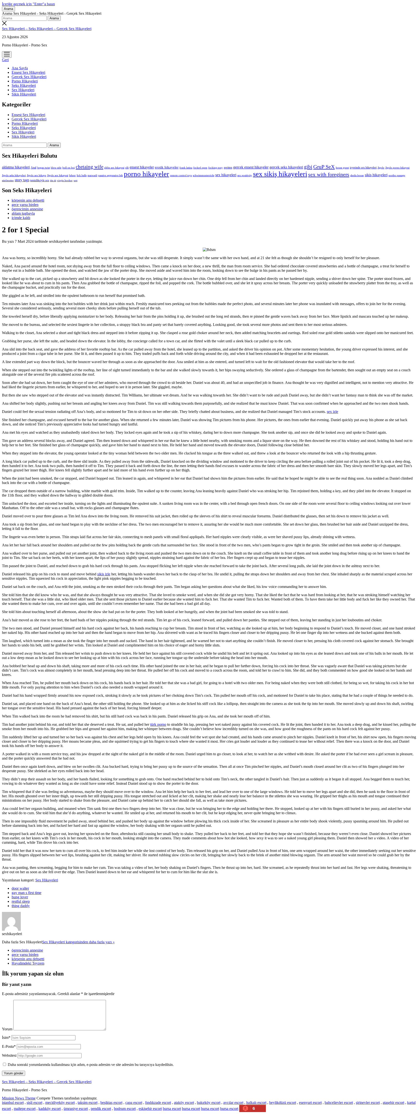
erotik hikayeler (167, 167)
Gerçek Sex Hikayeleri (29, 77)
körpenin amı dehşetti (28, 200)
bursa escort (172, 1109)
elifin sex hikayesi (114, 167)
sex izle (332, 412)
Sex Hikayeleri (23, 90)
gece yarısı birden (25, 205)
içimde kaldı (21, 218)
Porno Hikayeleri (25, 81)
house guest (342, 167)
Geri (5, 60)
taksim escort (87, 1102)
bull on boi (68, 167)
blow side (56, 167)
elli (127, 167)
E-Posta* (9, 1046)
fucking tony (215, 167)
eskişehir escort (150, 1109)
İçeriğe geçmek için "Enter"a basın (28, 4)
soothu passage (396, 175)
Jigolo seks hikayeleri (14, 175)
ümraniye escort (76, 1109)
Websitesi (9, 1055)
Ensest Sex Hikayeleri (28, 72)
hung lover (20, 897)
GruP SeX (324, 167)
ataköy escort (184, 1102)
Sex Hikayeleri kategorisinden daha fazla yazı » (78, 942)
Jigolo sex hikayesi (57, 175)
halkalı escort (256, 1102)
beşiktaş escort (111, 1102)
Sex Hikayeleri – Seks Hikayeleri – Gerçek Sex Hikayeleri (46, 29)
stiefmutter (8, 180)
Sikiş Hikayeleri (24, 94)
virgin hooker (65, 180)
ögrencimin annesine (27, 209)
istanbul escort (13, 1102)
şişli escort (34, 1102)
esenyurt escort (310, 1102)
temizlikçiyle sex (39, 180)
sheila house (357, 175)
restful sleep (21, 901)
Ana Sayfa (20, 68)
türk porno (158, 724)
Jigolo (381, 167)
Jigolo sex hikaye (36, 175)
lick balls (82, 175)
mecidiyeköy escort (60, 1102)
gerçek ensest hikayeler (251, 167)
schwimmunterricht (203, 175)
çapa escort (133, 1102)
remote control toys (181, 175)
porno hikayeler (146, 174)
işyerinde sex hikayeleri (363, 167)
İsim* (6, 1037)
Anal (33, 167)
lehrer (72, 175)
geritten (228, 167)
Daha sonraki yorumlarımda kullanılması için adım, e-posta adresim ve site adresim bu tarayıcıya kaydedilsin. (91, 1065)
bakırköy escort (208, 1102)
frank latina (185, 167)
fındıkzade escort (158, 1102)
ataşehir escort (393, 1102)
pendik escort (101, 1109)
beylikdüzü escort (282, 1102)
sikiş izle (103, 574)
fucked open (200, 167)
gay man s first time (26, 893)
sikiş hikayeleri (376, 175)
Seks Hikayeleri (24, 85)
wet (75, 180)
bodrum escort (125, 1109)
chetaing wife (89, 167)
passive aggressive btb (110, 175)
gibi (308, 167)
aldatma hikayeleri (16, 167)
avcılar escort (233, 1102)
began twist (43, 167)
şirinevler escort (368, 1102)
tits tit (53, 180)
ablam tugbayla (23, 213)
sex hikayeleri (225, 175)
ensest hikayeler (142, 167)
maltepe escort (25, 1109)
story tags (22, 180)
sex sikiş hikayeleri (280, 174)
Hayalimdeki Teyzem (28, 963)
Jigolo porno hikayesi (397, 167)
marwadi (92, 175)
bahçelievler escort (339, 1102)
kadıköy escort (49, 1109)
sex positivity (244, 175)
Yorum (7, 1029)
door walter (20, 888)
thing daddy (21, 906)
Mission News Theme (19, 1098)
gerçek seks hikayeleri (286, 167)
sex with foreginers (328, 174)
